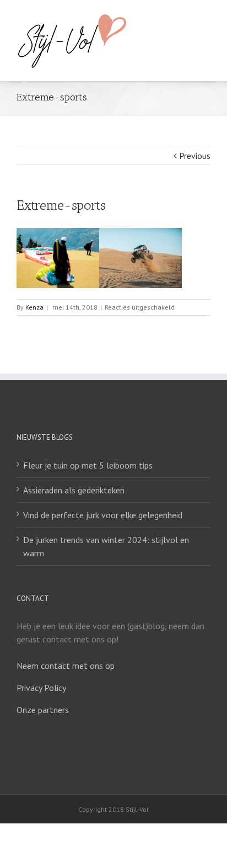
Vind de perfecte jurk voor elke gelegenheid (102, 514)
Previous (194, 155)
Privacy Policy (41, 687)
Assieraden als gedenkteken (74, 490)
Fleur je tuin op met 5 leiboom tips (88, 465)
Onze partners (43, 709)
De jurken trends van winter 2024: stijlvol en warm (106, 546)
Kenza (34, 307)
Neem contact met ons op (66, 665)
